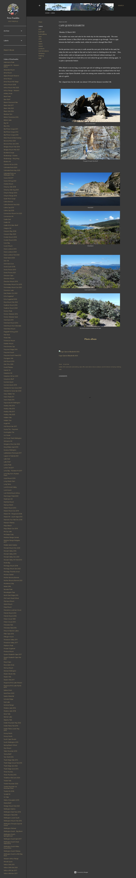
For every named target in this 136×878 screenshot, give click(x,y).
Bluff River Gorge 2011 (11, 129)
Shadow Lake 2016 (10, 708)
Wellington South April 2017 (13, 839)
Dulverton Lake (9, 290)
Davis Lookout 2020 (10, 252)
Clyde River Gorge (9, 199)
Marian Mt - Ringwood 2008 (13, 514)
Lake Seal (7, 459)
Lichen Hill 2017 (9, 468)
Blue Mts (7, 126)
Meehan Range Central (11, 537)
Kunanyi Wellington (10, 450)
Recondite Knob (9, 665)
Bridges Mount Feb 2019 (12, 147)
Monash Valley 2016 (10, 551)
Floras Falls (7, 338)
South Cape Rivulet (10, 739)
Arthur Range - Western (11, 90)
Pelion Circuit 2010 (10, 622)
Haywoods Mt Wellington (12, 403)
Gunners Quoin (8, 382)
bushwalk (41, 32)
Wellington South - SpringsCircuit (10, 835)
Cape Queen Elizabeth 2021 (68, 356)
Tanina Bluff (7, 754)
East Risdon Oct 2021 (10, 293)
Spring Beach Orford (10, 745)
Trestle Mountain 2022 (11, 783)
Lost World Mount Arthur (12, 493)
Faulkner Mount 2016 (10, 305)
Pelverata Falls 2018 (10, 628)
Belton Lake (8, 120)
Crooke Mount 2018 (10, 240)
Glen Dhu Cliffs (8, 364)
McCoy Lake (8, 531)
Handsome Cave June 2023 (13, 388)
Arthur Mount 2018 (10, 84)
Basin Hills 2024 (9, 111)
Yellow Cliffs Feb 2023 (11, 867)
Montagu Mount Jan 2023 (12, 569)
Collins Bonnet (8, 201)
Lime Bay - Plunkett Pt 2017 (13, 471)
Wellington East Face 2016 (12, 812)
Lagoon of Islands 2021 (11, 456)
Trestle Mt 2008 (9, 791)
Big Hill (6, 123)
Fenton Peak (8, 311)
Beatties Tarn (8, 114)
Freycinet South (9, 352)
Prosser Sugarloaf (9, 648)
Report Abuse (9, 50)
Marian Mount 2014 (10, 508)
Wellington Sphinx (9, 809)
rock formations (43, 51)
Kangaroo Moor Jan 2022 (12, 444)
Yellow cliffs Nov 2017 (10, 873)
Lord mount (7, 490)
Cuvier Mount (8, 246)
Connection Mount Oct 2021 (13, 213)
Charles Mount (8, 184)
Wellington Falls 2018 (10, 815)
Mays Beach (8, 525)
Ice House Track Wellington (12, 438)
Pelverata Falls (8, 625)
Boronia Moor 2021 (10, 141)
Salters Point (8, 690)
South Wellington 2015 (11, 742)
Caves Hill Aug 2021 (10, 181)
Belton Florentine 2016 (11, 117)
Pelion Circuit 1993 (10, 619)
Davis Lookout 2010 (10, 249)
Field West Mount (9, 329)
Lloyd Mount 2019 (9, 478)
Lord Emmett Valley (10, 487)
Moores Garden (9, 574)
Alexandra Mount (9, 70)
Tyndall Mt (7, 794)
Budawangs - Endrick (10, 155)
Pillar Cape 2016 (9, 634)
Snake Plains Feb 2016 (11, 726)
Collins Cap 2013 (9, 207)
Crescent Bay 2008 (10, 231)
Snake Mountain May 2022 (12, 723)
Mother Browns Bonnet (11, 577)
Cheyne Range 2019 (10, 196)
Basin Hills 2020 (9, 108)
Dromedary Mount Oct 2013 (13, 284)
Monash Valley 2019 (10, 554)
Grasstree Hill (8, 373)
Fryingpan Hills (8, 358)
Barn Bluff (7, 99)
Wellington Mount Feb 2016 (13, 821)
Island (40, 44)
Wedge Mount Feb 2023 (12, 806)
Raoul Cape (7, 662)
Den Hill (6, 261)
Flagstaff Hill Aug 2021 (11, 332)
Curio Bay (7, 243)
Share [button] (40, 22)
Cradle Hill (7, 222)
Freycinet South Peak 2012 (12, 355)
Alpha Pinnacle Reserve (11, 76)
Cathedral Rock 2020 (10, 167)
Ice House (7, 435)
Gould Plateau (8, 367)
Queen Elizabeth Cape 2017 (13, 654)
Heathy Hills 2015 (9, 408)
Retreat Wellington (10, 671)
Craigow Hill (7, 228)
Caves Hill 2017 (8, 178)
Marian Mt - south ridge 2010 (13, 517)
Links (53, 13)
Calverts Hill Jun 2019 (10, 164)
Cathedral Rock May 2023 (12, 170)
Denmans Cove (9, 264)
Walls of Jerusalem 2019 (11, 800)
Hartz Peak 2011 (9, 397)
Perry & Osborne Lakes (11, 631)
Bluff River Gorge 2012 (11, 132)
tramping (41, 53)
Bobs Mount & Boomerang (12, 138)
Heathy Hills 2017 (9, 411)
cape (40, 36)
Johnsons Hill (8, 441)
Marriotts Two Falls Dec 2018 (13, 520)
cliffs (39, 39)
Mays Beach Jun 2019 (11, 528)
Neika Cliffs (7, 586)
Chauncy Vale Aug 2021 (11, 190)
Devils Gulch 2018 (9, 267)
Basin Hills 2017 (9, 105)
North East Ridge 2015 (11, 595)
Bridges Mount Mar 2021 (12, 150)
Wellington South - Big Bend (13, 831)
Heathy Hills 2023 (9, 414)
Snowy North (8, 733)
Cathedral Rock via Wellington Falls (10, 174)
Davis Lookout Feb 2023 (11, 255)
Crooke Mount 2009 (10, 237)
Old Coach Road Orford (11, 598)
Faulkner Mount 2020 (11, 308)
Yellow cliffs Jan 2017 (10, 870)
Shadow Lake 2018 (10, 711)
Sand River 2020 (9, 693)
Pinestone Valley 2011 (11, 640)
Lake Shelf (7, 462)
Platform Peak (8, 645)
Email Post (66, 364)
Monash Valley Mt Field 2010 (13, 560)
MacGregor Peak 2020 (11, 496)
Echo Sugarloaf (9, 296)
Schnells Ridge (8, 699)
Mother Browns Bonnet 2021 (13, 580)
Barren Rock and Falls (11, 102)
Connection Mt (8, 216)
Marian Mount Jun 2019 (11, 511)
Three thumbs (8, 772)
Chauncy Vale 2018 (10, 187)
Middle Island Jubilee (10, 545)
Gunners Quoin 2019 (10, 385)
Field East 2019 (8, 320)
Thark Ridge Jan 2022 (11, 766)
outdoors (41, 48)
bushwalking (42, 34)
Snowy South (8, 736)
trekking (41, 56)
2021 (39, 29)
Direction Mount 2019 (11, 281)
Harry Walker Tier (9, 394)
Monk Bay (7, 563)
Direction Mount (9, 278)
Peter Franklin (13, 17)
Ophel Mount (8, 604)
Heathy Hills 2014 (9, 406)
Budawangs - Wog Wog (11, 158)
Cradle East (7, 219)
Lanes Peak (7, 465)
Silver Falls (7, 714)
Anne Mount (8, 79)
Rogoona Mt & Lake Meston (13, 683)
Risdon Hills (7, 677)
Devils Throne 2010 (10, 269)
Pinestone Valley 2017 (11, 642)
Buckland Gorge (9, 152)
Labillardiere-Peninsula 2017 (13, 453)
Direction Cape (8, 275)
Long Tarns (7, 484)
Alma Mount (8, 73)
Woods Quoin (8, 861)
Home (47, 13)
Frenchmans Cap (9, 346)
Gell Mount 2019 (9, 361)
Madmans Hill (8, 499)
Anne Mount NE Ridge (11, 82)
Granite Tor (7, 370)
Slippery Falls (8, 720)
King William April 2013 (11, 447)
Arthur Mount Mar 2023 (11, 87)
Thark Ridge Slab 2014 (11, 760)
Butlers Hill (7, 161)
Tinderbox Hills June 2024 (12, 778)
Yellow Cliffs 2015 (9, 864)
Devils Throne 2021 (10, 272)
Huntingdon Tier (9, 432)
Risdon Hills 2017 (9, 680)
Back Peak (7, 96)
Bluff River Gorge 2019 (11, 135)
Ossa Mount (8, 607)
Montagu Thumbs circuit (12, 571)
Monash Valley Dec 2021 (11, 557)
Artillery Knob (8, 93)
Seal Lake (7, 702)
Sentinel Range (9, 705)
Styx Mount (7, 748)
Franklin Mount (8, 343)
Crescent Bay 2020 (10, 234)
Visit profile (13, 21)
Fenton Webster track (11, 317)
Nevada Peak (8, 589)
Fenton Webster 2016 (11, 314)
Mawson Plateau (9, 523)
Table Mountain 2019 (10, 751)
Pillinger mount (9, 637)
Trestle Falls (7, 781)
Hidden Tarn (8, 420)
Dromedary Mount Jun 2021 (13, 287)
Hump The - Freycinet (11, 429)
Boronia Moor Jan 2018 (11, 144)
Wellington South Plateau (12, 851)
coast (40, 41)
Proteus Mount (9, 651)
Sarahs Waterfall (9, 696)
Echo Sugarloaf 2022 (10, 299)
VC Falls (6, 797)
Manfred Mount (9, 502)
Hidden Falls (8, 417)
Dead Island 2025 (9, 258)
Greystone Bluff (9, 379)
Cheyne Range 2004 (10, 193)
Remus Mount (8, 668)
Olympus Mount (9, 601)
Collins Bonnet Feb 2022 (11, 204)
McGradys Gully (9, 534)
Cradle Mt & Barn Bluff (11, 225)
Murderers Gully (9, 583)
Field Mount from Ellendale (12, 326)
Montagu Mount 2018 (11, 566)
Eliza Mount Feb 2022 (11, 302)
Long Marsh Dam (9, 481)
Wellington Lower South (11, 818)
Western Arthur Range (11, 859)
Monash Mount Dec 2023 (12, 548)
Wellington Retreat (10, 828)
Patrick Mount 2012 (10, 613)
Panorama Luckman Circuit (12, 610)
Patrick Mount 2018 (10, 616)
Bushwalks (55, 5)
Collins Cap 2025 (9, 210)
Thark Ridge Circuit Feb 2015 (13, 763)
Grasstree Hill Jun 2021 (11, 376)
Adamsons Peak (9, 62)
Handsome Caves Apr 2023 (12, 391)
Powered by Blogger (82, 872)
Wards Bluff (7, 803)
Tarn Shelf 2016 (8, 757)
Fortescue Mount (9, 340)
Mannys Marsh (8, 505)
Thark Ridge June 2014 (11, 769)
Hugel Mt (7, 423)
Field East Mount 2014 (11, 323)
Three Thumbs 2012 (10, 775)
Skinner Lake (8, 717)
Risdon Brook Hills (9, 674)
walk (39, 58)
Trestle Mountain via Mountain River (10, 787)
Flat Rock (7, 335)
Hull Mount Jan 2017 (10, 426)
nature (40, 46)
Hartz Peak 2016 (9, 400)
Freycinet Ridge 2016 (10, 349)
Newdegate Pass (9, 592)
